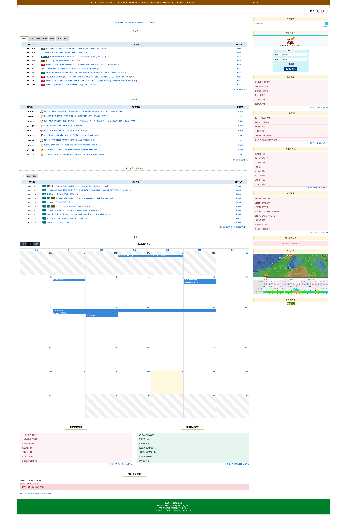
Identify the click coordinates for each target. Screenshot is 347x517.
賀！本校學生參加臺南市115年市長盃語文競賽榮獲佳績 (63, 125)
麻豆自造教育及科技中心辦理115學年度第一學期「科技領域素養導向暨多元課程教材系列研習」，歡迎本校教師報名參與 (88, 77)
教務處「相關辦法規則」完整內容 (238, 464)
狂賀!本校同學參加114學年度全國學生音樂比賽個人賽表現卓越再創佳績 (69, 140)
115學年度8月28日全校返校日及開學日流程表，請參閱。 (64, 52)
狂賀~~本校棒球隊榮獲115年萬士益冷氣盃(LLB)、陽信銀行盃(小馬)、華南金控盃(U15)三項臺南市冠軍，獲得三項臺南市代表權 (89, 121)
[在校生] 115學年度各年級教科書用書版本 (63, 60)
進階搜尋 (325, 26)
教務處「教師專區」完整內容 (319, 232)
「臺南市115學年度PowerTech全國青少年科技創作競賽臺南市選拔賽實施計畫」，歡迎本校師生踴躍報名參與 (84, 73)
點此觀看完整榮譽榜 (240, 160)
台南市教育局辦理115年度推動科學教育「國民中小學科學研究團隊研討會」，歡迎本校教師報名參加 (81, 64)
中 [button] (314, 11)
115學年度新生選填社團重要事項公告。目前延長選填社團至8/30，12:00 (78, 57)
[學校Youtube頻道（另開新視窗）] (322, 11)
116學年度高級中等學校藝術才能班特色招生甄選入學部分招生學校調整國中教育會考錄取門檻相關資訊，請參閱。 (88, 190)
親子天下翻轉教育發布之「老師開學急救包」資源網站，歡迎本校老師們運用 (68, 69)
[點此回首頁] (173, 6)
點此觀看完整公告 (240, 89)
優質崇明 (144, 2)
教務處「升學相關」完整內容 (319, 143)
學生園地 (156, 2)
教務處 (239, 60)
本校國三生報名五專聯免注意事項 (59, 222)
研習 (43, 65)
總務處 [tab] (45, 39)
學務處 (239, 52)
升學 (43, 57)
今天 (29, 244)
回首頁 (95, 2)
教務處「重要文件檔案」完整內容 (121, 464)
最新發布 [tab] (23, 39)
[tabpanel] (134, 67)
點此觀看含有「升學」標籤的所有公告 (233, 227)
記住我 (291, 64)
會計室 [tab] (66, 39)
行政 (43, 61)
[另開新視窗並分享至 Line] (326, 11)
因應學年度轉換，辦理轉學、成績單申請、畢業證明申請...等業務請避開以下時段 (84, 198)
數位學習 (168, 2)
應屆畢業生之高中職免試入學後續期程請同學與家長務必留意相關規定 (72, 210)
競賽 (43, 73)
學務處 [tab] (38, 39)
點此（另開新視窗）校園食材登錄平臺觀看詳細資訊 (36, 493)
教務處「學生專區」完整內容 (319, 107)
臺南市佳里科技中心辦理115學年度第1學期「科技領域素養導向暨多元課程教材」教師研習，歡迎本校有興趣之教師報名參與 (90, 81)
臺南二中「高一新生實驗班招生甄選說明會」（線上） (66, 218)
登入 (254, 2)
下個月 (36, 244)
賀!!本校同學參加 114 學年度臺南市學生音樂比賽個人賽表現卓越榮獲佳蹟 (70, 149)
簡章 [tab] (28, 176)
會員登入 (292, 68)
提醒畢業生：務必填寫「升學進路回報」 (61, 194)
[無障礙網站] (291, 303)
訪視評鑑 (180, 2)
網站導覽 (134, 2)
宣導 (43, 49)
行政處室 (122, 2)
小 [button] (316, 11)
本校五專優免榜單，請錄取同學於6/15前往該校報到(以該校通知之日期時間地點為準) (77, 214)
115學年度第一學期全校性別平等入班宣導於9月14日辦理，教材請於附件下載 (76, 48)
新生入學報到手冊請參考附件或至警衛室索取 (71, 206)
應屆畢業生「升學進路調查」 (57, 202)
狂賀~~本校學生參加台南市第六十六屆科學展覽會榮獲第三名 (65, 130)
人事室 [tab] (59, 39)
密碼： (277, 59)
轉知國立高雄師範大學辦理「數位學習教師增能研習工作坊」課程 (69, 85)
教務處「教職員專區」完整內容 (318, 188)
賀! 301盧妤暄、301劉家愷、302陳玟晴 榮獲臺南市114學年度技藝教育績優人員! (72, 135)
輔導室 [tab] (52, 39)
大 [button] (311, 10)
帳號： (277, 55)
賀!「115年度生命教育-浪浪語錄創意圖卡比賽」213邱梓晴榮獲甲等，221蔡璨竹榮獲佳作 (75, 116)
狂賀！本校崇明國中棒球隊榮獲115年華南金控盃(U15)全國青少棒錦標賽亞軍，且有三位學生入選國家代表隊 (82, 111)
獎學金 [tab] (34, 176)
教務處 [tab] (31, 39)
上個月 (23, 244)
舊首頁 (101, 2)
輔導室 (239, 48)
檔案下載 (192, 2)
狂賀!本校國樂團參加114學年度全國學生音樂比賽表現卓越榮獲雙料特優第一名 (71, 145)
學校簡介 (111, 2)
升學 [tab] (22, 176)
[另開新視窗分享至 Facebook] (318, 11)
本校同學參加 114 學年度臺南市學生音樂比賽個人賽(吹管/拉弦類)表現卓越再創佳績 (73, 154)
